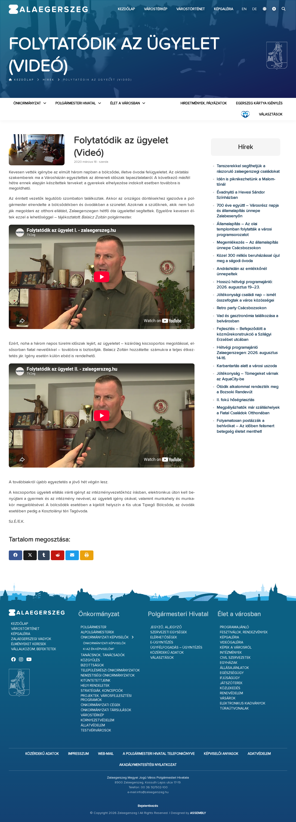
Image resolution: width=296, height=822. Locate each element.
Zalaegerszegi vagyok (31, 639)
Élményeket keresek (28, 644)
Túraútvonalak (234, 708)
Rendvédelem (231, 693)
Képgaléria (223, 9)
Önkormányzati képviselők (105, 637)
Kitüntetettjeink (96, 680)
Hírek (49, 80)
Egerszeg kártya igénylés (259, 103)
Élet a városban (125, 103)
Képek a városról (236, 647)
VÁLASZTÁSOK (271, 114)
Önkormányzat (27, 103)
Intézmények (231, 652)
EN (244, 9)
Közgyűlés (90, 660)
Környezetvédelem (97, 720)
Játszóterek (231, 683)
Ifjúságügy (230, 678)
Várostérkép (155, 9)
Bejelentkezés (148, 805)
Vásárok (228, 698)
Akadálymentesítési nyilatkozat (148, 765)
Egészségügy (232, 673)
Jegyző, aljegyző (166, 627)
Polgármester (93, 627)
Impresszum (78, 754)
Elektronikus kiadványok (242, 703)
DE (254, 9)
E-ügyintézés (161, 642)
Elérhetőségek (163, 637)
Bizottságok (92, 665)
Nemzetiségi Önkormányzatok (108, 675)
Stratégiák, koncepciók (102, 690)
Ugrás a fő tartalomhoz (275, 2)
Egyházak (228, 663)
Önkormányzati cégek (100, 705)
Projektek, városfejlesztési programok (106, 698)
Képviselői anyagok (221, 754)
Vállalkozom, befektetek (33, 649)
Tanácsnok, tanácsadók (103, 655)
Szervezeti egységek (168, 632)
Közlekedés (230, 688)
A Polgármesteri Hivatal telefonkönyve (159, 754)
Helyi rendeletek (95, 685)
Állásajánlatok (234, 668)
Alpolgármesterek (97, 632)
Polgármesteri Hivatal (76, 103)
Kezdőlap (126, 9)
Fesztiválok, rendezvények (244, 632)
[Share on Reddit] (57, 555)
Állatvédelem (93, 725)
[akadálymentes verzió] (274, 9)
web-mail (106, 754)
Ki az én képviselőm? (98, 649)
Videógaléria (231, 642)
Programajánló (234, 627)
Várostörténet (190, 9)
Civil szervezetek (235, 657)
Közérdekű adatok (167, 652)
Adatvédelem (259, 754)
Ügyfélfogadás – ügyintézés (176, 647)
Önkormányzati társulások (106, 710)
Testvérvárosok (96, 730)
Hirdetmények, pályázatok (204, 103)
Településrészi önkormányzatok (110, 670)
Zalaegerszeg (48, 9)
